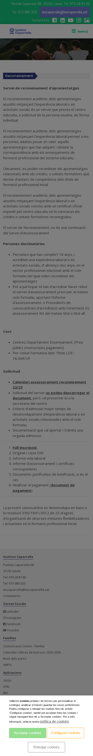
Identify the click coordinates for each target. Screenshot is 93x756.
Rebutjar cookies (46, 747)
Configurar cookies (65, 733)
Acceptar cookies (27, 733)
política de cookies (54, 721)
